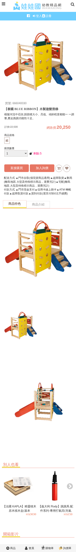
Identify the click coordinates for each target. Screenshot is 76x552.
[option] (20, 493)
